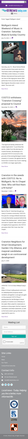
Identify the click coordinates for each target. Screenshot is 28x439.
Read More (4, 89)
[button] (14, 336)
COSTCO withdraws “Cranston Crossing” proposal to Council (11, 100)
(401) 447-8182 (8, 374)
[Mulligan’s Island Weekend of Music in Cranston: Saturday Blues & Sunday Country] (14, 52)
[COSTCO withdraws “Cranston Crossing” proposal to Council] (14, 126)
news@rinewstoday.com (15, 5)
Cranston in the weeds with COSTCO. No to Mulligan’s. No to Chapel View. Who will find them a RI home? (13, 181)
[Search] (25, 2)
